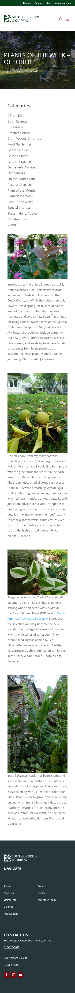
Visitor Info (10, 900)
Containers (15, 127)
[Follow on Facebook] (6, 975)
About (7, 886)
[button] (67, 19)
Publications (11, 913)
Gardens (9, 893)
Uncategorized (18, 219)
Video (12, 225)
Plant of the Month (21, 190)
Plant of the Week (20, 196)
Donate (27, 3)
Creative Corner (19, 133)
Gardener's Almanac (22, 167)
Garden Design (18, 150)
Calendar (9, 906)
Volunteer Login (63, 3)
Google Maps (11, 964)
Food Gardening (19, 144)
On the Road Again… (22, 179)
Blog (48, 3)
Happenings (16, 173)
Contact (39, 3)
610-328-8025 (12, 947)
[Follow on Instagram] (13, 975)
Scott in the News (20, 202)
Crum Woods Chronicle (25, 138)
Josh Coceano (15, 71)
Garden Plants (18, 156)
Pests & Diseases (20, 184)
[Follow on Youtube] (20, 975)
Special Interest (19, 207)
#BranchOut (16, 115)
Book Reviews (18, 121)
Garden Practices (20, 162)
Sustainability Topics (22, 213)
